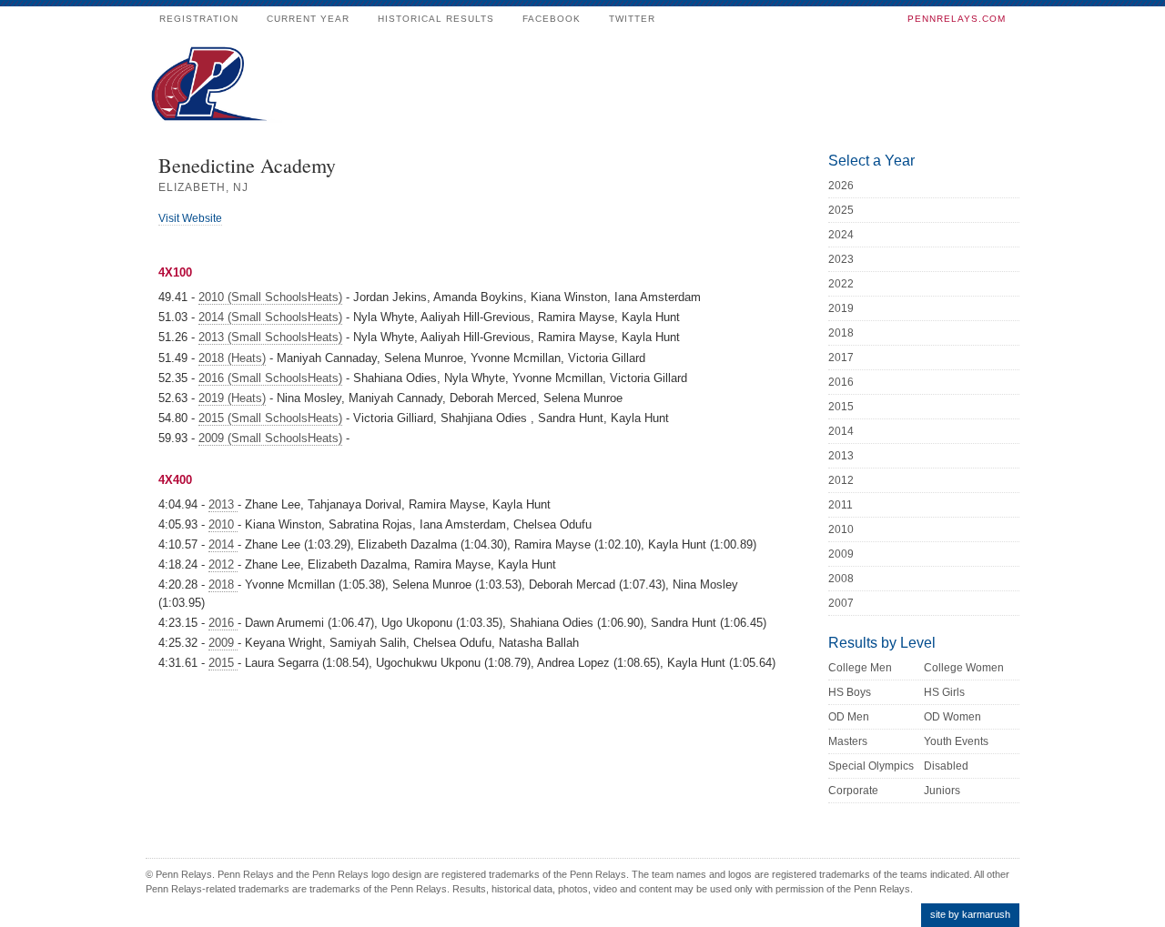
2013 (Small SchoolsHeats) (270, 337)
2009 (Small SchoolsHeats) (270, 438)
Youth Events (956, 741)
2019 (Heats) (232, 398)
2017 (841, 357)
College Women (964, 667)
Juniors (942, 790)
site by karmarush (970, 914)
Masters (847, 741)
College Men (860, 667)
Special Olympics (871, 766)
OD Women (952, 716)
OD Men (848, 716)
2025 (841, 210)
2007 (841, 603)
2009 (223, 643)
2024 (841, 234)
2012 (223, 564)
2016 (223, 623)
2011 (840, 505)
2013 (223, 504)
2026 (841, 185)
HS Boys (849, 692)
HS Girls (944, 692)
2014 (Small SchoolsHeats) (270, 317)
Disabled (946, 766)
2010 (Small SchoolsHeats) (270, 297)
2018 (223, 584)
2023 (841, 259)
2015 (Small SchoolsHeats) (270, 418)
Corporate (853, 790)
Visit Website (190, 218)
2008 (841, 578)
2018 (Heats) (232, 358)
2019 (841, 308)
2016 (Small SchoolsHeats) (270, 378)
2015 (223, 663)
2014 (223, 544)
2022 (841, 283)
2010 (223, 524)
